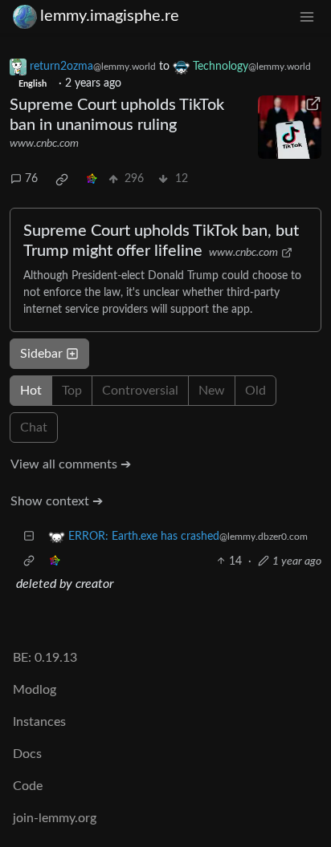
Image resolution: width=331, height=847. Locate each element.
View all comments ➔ (70, 464)
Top (72, 390)
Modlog (34, 689)
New (211, 390)
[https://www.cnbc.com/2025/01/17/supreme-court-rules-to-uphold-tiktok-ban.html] (289, 127)
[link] (62, 179)
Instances (39, 721)
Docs (27, 754)
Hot (31, 390)
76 (31, 178)
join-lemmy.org (54, 818)
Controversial (140, 390)
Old (255, 390)
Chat (33, 427)
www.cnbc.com (44, 143)
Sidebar (41, 353)
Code (28, 786)
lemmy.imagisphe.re (109, 16)
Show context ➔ (56, 501)
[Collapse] (29, 537)
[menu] (307, 16)
